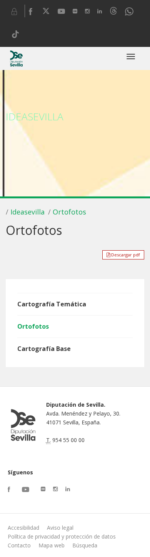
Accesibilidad (23, 527)
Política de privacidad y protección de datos (62, 536)
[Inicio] (16, 58)
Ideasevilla (27, 211)
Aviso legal (60, 527)
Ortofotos (69, 211)
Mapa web (51, 545)
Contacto (19, 545)
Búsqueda (84, 545)
